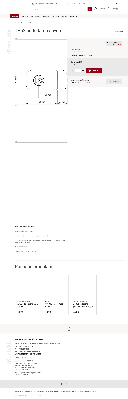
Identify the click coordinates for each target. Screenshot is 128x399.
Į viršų (69, 330)
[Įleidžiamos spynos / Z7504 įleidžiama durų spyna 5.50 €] (28, 277)
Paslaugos (24, 16)
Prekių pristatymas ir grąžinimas (27, 391)
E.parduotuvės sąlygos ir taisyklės (53, 391)
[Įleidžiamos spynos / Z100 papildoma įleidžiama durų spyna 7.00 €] (83, 277)
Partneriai (55, 16)
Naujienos (46, 16)
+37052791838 (85, 82)
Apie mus (64, 16)
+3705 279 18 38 (23, 349)
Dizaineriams (35, 16)
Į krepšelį (95, 70)
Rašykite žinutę (114, 81)
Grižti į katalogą (118, 31)
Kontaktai (73, 16)
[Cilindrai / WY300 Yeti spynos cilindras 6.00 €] (56, 277)
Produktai (15, 16)
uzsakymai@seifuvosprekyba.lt (29, 351)
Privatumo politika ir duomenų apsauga (81, 391)
